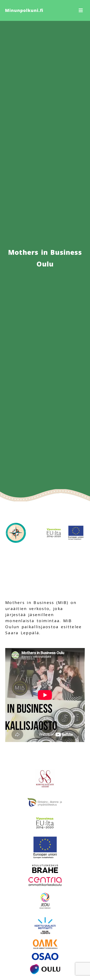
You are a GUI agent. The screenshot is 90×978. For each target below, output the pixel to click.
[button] (66, 10)
